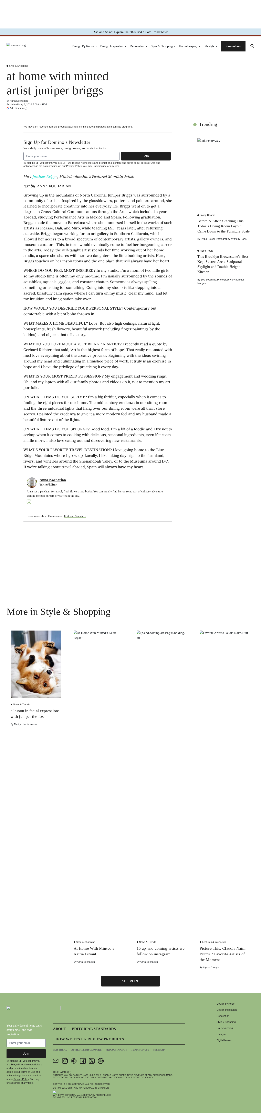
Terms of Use (148, 162)
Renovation (137, 46)
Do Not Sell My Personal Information (75, 1097)
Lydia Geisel (208, 239)
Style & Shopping (162, 46)
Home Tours (206, 250)
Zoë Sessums (208, 279)
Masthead (60, 1049)
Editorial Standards (75, 516)
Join (146, 156)
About (59, 1029)
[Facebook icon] (83, 1061)
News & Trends (21, 704)
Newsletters (233, 46)
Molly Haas (240, 239)
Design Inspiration (112, 46)
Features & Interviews (214, 942)
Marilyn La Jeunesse (25, 724)
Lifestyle (209, 46)
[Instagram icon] (65, 1061)
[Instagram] (29, 502)
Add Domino (17, 108)
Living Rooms (207, 215)
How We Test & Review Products (89, 1039)
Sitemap (159, 1049)
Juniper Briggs (44, 177)
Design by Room (83, 46)
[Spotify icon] (101, 1061)
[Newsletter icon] (56, 1061)
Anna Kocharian (19, 100)
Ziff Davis (78, 1084)
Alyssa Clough (211, 967)
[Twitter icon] (92, 1061)
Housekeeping (188, 46)
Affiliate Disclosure (86, 1049)
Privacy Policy (74, 166)
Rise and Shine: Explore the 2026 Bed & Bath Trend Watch (130, 32)
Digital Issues (224, 1040)
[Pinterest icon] (74, 1061)
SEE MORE (130, 981)
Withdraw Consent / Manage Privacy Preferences (82, 1095)
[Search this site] (252, 46)
